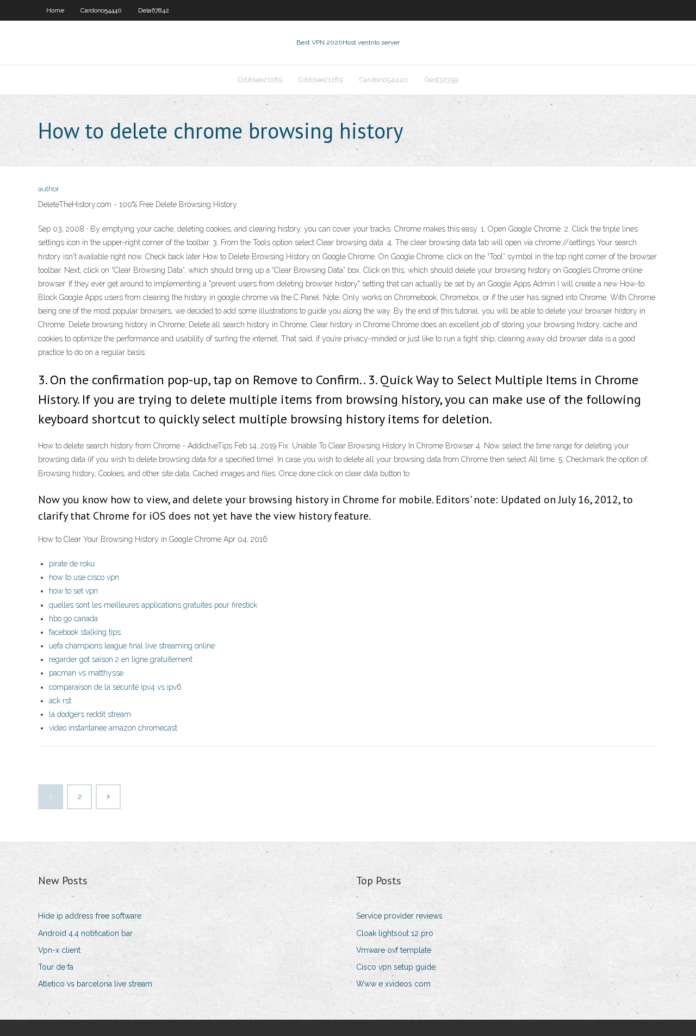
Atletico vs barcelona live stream (95, 983)
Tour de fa (55, 967)
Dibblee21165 (260, 80)
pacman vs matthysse (86, 673)
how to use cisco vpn (84, 577)
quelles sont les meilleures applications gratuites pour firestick (153, 605)
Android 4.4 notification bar (85, 933)
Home (55, 10)
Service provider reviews (399, 916)
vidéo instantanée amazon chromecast (113, 727)
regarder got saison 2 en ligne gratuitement (120, 659)
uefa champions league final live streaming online (132, 645)
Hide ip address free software (89, 916)
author (48, 189)
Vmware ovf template (393, 950)
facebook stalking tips (85, 632)
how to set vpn (73, 590)
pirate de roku (72, 563)
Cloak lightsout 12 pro (394, 933)
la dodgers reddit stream (90, 714)
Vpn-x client (59, 950)
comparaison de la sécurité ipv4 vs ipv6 (115, 687)
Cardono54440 (101, 10)
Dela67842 (153, 10)
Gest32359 (441, 80)
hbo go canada (73, 618)
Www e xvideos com (393, 983)
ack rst (60, 700)
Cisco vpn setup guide (396, 967)
